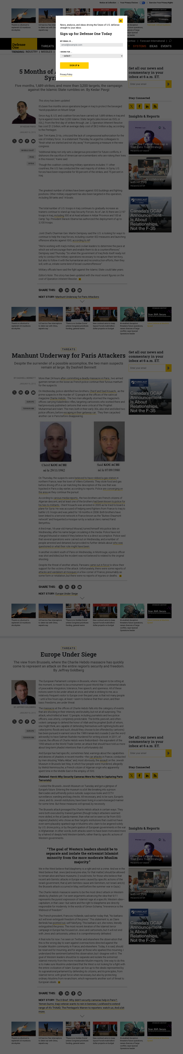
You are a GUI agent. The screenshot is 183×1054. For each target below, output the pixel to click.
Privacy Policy (66, 74)
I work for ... (66, 51)
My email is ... (66, 41)
